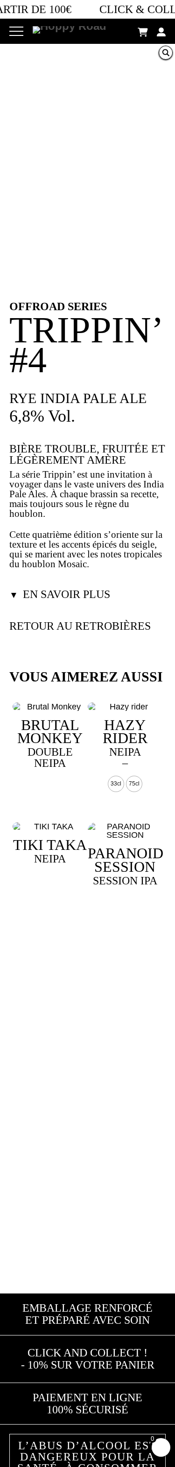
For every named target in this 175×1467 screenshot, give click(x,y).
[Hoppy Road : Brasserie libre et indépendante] (69, 27)
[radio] (116, 784)
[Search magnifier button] (165, 52)
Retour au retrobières (80, 626)
